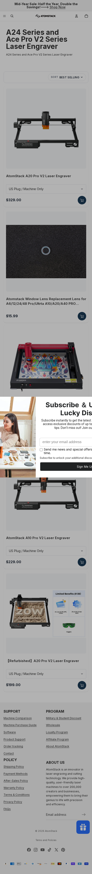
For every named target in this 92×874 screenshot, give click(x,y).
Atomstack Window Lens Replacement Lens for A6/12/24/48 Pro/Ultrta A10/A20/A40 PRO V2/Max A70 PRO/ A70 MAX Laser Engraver (46, 301)
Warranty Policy (14, 787)
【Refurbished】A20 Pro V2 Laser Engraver (42, 661)
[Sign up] (83, 814)
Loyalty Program (57, 732)
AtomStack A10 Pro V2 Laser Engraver (38, 538)
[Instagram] (35, 849)
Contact (9, 753)
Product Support (14, 739)
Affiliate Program (57, 739)
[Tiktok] (49, 849)
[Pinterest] (63, 849)
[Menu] (4, 16)
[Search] (12, 16)
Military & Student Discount (63, 718)
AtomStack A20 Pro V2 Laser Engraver (38, 176)
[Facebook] (29, 849)
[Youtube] (42, 849)
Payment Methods (16, 773)
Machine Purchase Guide (20, 725)
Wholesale (53, 725)
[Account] (77, 16)
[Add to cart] (82, 200)
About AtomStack (57, 746)
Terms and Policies (46, 840)
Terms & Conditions (17, 795)
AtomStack (51, 831)
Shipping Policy (14, 766)
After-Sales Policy (16, 780)
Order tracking (13, 746)
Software (10, 732)
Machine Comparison (18, 718)
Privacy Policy (13, 801)
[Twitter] (56, 849)
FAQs (7, 809)
